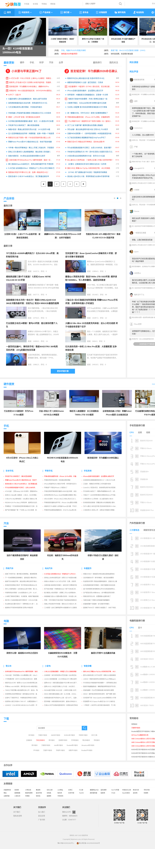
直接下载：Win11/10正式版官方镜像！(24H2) (128, 50)
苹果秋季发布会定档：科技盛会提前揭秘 (57, 480)
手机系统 (88, 471)
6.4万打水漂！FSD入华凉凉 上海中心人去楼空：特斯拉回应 (31, 78)
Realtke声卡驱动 (86, 750)
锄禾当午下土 (139, 295)
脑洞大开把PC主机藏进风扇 (103, 653)
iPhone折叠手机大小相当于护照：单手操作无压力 (60, 484)
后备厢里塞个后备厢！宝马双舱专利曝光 (96, 604)
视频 (148, 432)
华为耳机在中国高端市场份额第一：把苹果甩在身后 (100, 683)
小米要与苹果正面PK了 (27, 71)
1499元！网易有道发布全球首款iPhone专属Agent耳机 (100, 679)
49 (106, 295)
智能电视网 (28, 793)
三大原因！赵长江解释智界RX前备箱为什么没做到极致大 (62, 608)
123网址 (60, 790)
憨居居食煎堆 (139, 80)
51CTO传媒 (115, 790)
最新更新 (9, 62)
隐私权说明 (17, 816)
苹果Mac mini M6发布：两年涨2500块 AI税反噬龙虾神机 (23, 686)
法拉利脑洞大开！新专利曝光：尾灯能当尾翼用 (98, 578)
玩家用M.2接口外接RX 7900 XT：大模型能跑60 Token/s (23, 701)
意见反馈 (41, 816)
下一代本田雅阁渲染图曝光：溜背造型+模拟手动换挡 (22, 578)
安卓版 (35, 4)
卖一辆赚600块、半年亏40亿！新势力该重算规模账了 (87, 113)
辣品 (5, 793)
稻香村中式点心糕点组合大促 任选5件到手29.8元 (85, 78)
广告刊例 (41, 820)
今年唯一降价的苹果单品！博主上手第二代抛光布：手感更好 (31, 148)
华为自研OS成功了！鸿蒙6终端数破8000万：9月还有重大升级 (103, 491)
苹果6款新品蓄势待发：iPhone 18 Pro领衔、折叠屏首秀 (88, 117)
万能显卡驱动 (42, 735)
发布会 (85, 12)
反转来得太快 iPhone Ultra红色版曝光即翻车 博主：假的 (62, 495)
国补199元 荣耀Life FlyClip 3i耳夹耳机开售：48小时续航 (88, 168)
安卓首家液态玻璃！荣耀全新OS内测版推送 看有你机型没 (101, 502)
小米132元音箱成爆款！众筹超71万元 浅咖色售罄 (60, 671)
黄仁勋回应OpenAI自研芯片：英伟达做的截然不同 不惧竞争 (31, 164)
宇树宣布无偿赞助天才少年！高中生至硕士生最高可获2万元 (89, 152)
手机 (32, 62)
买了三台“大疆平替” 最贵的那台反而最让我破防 (85, 125)
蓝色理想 (103, 790)
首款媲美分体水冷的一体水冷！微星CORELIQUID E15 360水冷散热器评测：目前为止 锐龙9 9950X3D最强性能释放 (32, 303)
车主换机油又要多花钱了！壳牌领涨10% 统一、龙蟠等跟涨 (24, 604)
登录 (153, 3)
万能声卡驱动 (47, 750)
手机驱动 (97, 740)
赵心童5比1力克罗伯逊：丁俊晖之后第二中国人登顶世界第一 (90, 160)
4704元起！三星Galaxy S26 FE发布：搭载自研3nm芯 (22, 491)
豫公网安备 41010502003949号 (89, 843)
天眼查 (27, 796)
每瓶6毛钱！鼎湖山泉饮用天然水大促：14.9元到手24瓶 (29, 129)
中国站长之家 (126, 790)
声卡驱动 (36, 750)
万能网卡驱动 (45, 745)
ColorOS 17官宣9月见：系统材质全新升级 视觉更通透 (100, 487)
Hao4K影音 (126, 793)
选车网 (135, 793)
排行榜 (66, 12)
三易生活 (17, 796)
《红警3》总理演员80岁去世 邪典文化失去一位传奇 (86, 164)
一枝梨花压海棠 (140, 233)
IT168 (113, 793)
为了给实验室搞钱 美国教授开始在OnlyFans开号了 (86, 138)
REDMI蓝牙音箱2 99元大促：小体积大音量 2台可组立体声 (63, 690)
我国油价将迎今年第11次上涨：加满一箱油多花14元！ (28, 172)
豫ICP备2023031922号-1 (66, 843)
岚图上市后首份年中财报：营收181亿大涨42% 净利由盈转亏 (64, 604)
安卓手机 (9, 471)
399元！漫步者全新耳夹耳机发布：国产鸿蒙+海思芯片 (101, 694)
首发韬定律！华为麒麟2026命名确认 (93, 71)
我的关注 (113, 62)
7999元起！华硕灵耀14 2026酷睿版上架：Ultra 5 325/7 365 (24, 675)
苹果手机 (49, 471)
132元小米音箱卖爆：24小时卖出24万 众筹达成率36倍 (62, 679)
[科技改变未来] (11, 4)
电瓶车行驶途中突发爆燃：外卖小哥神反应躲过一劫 (87, 99)
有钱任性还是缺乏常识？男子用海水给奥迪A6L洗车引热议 (24, 585)
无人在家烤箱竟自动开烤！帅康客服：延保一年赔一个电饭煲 (31, 133)
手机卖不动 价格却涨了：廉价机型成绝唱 (23, 125)
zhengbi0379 (139, 168)
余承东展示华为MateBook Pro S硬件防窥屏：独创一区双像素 (32, 160)
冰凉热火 (137, 273)
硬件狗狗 (122, 12)
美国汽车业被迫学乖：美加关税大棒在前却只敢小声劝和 (23, 581)
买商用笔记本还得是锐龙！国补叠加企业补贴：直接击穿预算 (24, 694)
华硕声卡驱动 (60, 750)
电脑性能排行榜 (137, 621)
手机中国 (147, 790)
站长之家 (50, 790)
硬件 (22, 62)
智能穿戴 (88, 666)
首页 (9, 12)
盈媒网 (49, 796)
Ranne (136, 211)
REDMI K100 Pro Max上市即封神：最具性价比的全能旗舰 (24, 502)
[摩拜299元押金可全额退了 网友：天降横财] (93, 27)
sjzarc (136, 252)
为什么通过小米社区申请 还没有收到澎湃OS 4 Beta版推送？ (102, 506)
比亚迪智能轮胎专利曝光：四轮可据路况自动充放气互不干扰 (102, 585)
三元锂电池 (134, 530)
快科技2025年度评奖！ (70, 54)
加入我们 (41, 812)
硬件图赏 (9, 384)
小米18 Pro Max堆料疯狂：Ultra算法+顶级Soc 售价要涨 (23, 499)
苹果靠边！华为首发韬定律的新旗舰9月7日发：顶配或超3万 (24, 506)
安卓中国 (71, 793)
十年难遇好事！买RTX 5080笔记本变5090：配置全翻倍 (23, 679)
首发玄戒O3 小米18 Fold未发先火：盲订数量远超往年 (28, 176)
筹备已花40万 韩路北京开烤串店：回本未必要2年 (86, 142)
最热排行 (97, 62)
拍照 (140, 432)
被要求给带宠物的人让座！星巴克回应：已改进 (85, 82)
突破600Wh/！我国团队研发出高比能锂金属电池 (98, 574)
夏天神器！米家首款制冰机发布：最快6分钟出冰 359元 (62, 701)
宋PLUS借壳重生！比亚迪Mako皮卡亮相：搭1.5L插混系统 (24, 589)
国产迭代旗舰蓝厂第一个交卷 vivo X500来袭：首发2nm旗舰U (25, 510)
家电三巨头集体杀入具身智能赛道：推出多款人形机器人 (29, 152)
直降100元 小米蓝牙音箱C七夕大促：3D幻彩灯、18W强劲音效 (64, 686)
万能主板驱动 (40, 740)
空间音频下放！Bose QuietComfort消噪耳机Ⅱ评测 (99, 698)
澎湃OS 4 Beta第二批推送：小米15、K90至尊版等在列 (23, 495)
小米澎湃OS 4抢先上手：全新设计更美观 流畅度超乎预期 (101, 510)
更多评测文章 (63, 371)
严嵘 (136, 147)
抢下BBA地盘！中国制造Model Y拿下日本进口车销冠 (61, 589)
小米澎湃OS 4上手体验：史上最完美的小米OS (98, 499)
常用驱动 (134, 724)
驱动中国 (39, 793)
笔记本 (9, 666)
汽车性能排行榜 (137, 523)
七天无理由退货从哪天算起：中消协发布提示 (25, 107)
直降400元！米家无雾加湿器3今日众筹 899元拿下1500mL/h (63, 683)
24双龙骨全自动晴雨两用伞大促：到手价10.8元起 (86, 156)
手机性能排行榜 (137, 425)
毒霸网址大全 (94, 790)
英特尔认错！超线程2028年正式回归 (22, 653)
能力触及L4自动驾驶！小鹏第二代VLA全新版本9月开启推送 (63, 593)
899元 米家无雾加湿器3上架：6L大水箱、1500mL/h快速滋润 (64, 694)
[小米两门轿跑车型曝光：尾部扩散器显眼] (62, 27)
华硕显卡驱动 (83, 735)
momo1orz (138, 128)
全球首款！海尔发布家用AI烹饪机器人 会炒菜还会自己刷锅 (63, 675)
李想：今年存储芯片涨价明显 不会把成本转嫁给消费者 (61, 600)
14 (47, 341)
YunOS (81, 793)
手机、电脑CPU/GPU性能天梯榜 (73, 50)
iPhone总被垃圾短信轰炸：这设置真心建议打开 (85, 91)
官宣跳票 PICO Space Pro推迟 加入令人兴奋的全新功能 (101, 701)
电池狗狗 (140, 12)
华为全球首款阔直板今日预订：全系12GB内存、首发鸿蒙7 (89, 148)
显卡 (140, 628)
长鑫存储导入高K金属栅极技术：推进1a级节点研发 (27, 99)
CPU (132, 432)
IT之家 (81, 790)
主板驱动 (29, 740)
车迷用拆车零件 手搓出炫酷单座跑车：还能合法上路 (100, 581)
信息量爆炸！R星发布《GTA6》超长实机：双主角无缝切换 (90, 86)
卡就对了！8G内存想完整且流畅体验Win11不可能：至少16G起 (103, 495)
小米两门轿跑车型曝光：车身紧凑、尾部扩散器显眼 (22, 596)
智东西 (60, 793)
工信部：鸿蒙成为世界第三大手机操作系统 (97, 484)
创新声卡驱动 (73, 750)
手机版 (26, 4)
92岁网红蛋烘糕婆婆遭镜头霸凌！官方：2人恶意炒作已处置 (31, 121)
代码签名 (60, 796)
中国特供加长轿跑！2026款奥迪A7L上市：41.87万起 (22, 593)
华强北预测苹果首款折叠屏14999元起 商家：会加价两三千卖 (64, 491)
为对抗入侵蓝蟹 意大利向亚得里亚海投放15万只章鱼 (87, 107)
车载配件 (88, 568)
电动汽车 (49, 568)
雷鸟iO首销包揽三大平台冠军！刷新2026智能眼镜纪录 (101, 675)
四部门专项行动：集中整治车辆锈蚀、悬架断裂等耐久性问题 (24, 574)
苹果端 (44, 4)
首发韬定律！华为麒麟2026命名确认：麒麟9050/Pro (29, 86)
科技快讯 (25, 12)
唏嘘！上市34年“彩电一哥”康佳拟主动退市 (24, 117)
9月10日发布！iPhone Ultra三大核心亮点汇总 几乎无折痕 (62, 499)
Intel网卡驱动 (58, 745)
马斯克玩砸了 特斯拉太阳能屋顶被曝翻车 (96, 600)
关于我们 (16, 812)
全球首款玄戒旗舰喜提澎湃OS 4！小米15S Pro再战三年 (101, 480)
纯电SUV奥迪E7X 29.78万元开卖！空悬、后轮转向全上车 (63, 581)
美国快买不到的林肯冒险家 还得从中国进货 (19, 608)
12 (106, 318)
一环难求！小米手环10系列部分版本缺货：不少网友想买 (101, 705)
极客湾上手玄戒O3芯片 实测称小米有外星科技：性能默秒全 (31, 82)
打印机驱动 (74, 740)
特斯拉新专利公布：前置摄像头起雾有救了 (97, 596)
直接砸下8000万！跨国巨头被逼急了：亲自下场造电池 (101, 608)
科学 (41, 62)
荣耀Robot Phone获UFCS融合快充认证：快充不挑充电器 (30, 142)
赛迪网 (38, 790)
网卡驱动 (51, 740)
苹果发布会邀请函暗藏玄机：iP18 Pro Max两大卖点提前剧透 (64, 510)
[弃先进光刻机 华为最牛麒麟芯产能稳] (123, 27)
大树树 (136, 190)
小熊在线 (28, 790)
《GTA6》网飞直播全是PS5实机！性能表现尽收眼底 (87, 172)
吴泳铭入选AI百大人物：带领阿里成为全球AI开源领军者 (88, 176)
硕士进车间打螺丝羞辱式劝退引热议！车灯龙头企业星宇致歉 (22, 50)
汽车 (51, 62)
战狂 (136, 101)
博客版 (52, 4)
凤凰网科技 (7, 790)
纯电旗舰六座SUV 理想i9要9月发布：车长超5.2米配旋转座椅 (64, 596)
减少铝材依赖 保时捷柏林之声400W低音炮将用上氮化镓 (101, 589)
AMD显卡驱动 (55, 735)
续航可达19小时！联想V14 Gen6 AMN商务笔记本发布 (22, 683)
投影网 (103, 793)
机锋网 (146, 793)
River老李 (138, 324)
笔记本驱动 (86, 740)
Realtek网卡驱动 (72, 745)
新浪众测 (136, 790)
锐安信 (38, 796)
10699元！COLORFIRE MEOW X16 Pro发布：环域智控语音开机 (26, 705)
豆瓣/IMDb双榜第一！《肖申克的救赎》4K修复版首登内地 (89, 133)
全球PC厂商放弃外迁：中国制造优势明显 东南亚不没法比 (23, 698)
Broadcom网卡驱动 (88, 745)
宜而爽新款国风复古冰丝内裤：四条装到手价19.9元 (27, 103)
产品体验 (46, 12)
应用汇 (70, 790)
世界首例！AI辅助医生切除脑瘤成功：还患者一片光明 (87, 95)
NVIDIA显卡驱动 (69, 735)
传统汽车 (9, 568)
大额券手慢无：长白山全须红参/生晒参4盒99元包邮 (86, 103)
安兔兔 (49, 793)
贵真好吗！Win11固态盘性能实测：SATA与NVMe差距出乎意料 (33, 91)
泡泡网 (16, 790)
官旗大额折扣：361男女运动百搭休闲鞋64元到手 (26, 156)
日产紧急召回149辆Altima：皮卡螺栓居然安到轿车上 (100, 593)
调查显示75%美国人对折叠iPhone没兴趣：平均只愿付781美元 (64, 506)
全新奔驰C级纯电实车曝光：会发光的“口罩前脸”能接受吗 (62, 585)
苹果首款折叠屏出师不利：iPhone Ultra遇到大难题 (60, 502)
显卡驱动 (31, 735)
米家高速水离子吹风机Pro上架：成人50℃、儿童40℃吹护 (63, 698)
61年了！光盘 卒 (14, 95)
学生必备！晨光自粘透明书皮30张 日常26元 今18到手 (87, 129)
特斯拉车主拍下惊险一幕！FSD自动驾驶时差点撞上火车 (29, 138)
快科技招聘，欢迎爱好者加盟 (122, 54)
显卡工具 (94, 735)
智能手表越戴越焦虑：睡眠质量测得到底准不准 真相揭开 (101, 686)
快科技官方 (73, 816)
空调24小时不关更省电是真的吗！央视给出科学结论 (61, 705)
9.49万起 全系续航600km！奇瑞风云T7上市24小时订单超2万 (31, 168)
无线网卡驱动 (62, 740)
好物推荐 (103, 12)
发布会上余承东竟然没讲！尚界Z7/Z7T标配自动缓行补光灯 (63, 578)
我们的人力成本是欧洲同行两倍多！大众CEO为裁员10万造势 (25, 600)
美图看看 (17, 793)
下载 (6, 718)
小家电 (48, 666)
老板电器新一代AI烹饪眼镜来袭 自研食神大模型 (98, 690)
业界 (61, 62)
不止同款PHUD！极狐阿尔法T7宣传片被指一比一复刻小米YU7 (92, 121)
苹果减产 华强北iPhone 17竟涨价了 (55, 487)
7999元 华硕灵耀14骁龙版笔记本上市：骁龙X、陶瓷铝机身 (24, 690)
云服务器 (6, 796)
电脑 (6, 621)
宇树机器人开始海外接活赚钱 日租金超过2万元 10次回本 (29, 113)
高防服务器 (93, 793)
